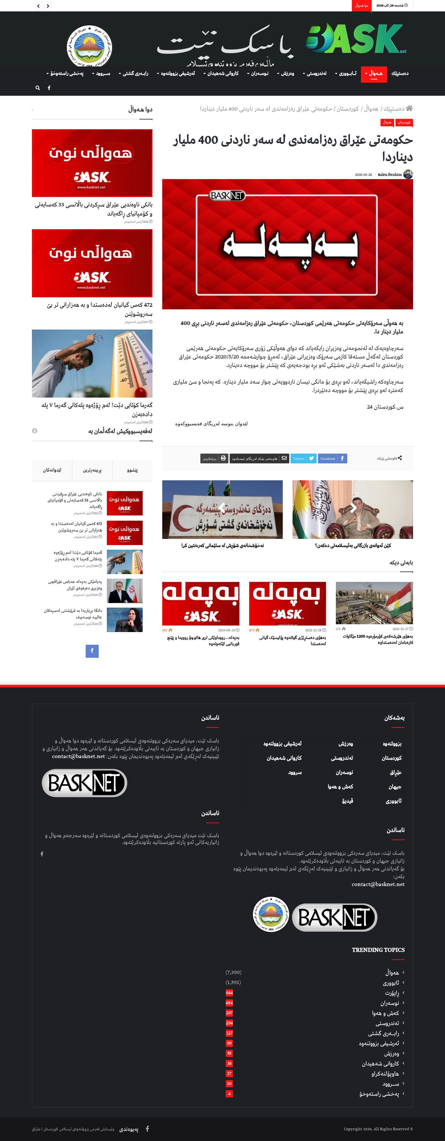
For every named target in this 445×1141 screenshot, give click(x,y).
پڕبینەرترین (92, 470)
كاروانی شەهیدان (223, 73)
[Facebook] (49, 88)
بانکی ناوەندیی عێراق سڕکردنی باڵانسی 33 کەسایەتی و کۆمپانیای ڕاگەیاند (93, 209)
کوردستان (392, 758)
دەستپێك (400, 73)
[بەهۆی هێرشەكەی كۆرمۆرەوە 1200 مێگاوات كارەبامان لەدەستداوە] (374, 603)
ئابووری (394, 801)
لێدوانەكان (52, 470)
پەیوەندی (128, 1129)
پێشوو (132, 470)
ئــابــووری (347, 73)
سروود (295, 772)
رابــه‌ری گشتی (135, 73)
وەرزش (287, 73)
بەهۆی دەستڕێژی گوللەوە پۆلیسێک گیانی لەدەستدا (292, 641)
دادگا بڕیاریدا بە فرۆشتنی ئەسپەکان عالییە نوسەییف (73, 614)
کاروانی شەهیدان (284, 758)
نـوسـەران (259, 73)
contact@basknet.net (378, 884)
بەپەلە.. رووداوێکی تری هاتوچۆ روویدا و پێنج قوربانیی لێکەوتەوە (203, 641)
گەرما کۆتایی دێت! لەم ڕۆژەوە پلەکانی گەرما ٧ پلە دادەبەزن (96, 410)
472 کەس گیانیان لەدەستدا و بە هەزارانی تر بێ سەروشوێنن (99, 309)
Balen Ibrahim (390, 174)
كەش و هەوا (385, 1013)
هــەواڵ (375, 73)
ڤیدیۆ (347, 801)
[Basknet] (353, 39)
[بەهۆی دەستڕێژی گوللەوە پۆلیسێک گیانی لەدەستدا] (287, 603)
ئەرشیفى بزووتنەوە (178, 73)
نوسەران (344, 772)
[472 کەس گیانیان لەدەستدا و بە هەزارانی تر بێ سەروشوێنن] (92, 263)
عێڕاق (396, 772)
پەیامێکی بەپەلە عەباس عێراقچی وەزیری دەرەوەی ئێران (75, 585)
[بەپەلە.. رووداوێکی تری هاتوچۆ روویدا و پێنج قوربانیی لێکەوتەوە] (200, 603)
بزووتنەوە (392, 744)
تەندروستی (316, 73)
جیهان (395, 787)
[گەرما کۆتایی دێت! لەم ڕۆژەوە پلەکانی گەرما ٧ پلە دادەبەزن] (92, 364)
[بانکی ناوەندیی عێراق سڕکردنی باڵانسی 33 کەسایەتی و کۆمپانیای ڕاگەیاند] (92, 163)
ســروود (103, 73)
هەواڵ (372, 109)
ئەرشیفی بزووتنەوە (283, 744)
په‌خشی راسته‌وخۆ (66, 73)
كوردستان (348, 109)
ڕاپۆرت (392, 993)
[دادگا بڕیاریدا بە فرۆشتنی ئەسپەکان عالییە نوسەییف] (125, 620)
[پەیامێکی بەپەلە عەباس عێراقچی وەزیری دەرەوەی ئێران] (125, 591)
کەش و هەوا (340, 787)
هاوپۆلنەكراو (385, 1074)
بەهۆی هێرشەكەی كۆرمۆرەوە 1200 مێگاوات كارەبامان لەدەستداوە (378, 639)
